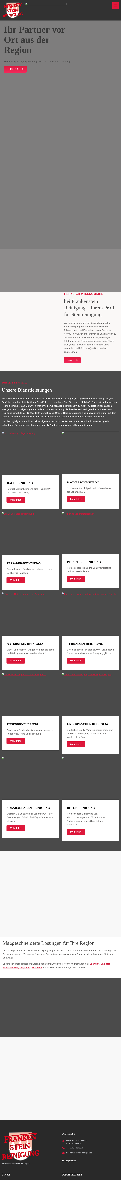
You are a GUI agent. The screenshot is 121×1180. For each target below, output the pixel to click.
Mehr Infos (15, 499)
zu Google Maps (69, 1161)
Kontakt (13, 69)
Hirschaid (37, 967)
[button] (115, 5)
